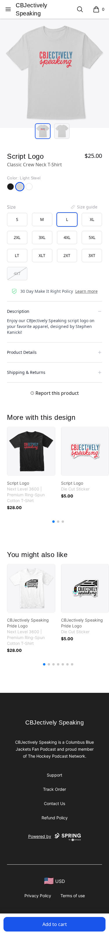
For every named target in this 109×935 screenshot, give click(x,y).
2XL (17, 237)
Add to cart (54, 924)
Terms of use (72, 895)
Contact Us (54, 803)
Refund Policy (55, 817)
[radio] (17, 219)
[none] (83, 207)
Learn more (86, 291)
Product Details (22, 352)
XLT (42, 255)
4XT (17, 273)
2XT (66, 255)
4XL (67, 237)
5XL (92, 237)
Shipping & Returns (26, 372)
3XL (42, 237)
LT (17, 255)
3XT (91, 255)
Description (18, 311)
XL (92, 219)
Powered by (39, 836)
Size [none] (11, 207)
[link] (31, 451)
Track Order (54, 789)
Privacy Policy (37, 895)
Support (54, 774)
